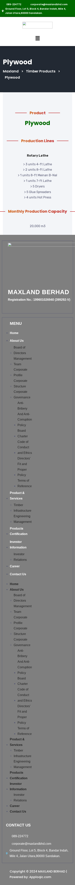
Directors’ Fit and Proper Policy (24, 467)
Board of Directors (20, 350)
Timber (18, 505)
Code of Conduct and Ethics (25, 447)
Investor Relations (20, 556)
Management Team (23, 361)
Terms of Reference (25, 483)
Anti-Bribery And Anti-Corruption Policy (25, 414)
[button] (37, 38)
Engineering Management (23, 519)
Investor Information (18, 544)
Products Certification (19, 531)
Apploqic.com (40, 877)
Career (15, 566)
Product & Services (17, 495)
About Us (17, 340)
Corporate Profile (20, 372)
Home (14, 333)
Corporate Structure (20, 383)
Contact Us (18, 574)
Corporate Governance (22, 394)
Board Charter (23, 433)
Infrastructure (22, 510)
